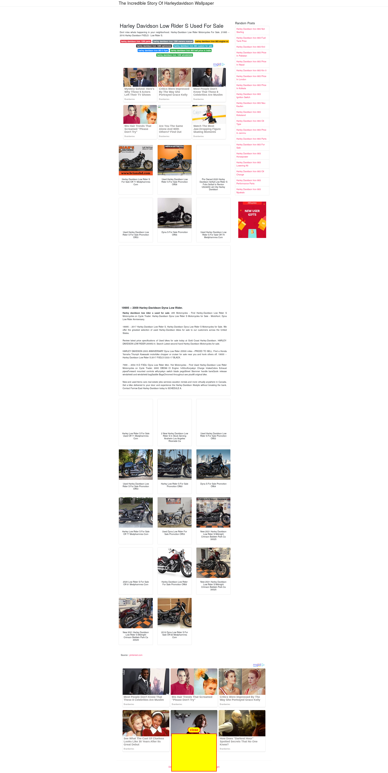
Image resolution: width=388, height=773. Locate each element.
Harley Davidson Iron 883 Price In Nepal (251, 63)
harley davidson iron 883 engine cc (211, 41)
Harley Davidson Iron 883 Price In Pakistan (251, 54)
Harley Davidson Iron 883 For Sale (250, 146)
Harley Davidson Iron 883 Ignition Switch (248, 95)
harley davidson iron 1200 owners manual (173, 41)
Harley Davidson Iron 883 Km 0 (251, 70)
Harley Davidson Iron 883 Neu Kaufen (250, 104)
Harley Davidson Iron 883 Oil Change (250, 173)
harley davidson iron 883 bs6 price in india (191, 50)
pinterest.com (135, 654)
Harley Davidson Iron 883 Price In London (251, 78)
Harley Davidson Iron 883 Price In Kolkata (251, 87)
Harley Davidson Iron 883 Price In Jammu (251, 131)
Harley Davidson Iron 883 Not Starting (250, 30)
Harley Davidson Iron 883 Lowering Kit (248, 164)
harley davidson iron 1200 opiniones (154, 45)
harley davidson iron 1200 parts (136, 41)
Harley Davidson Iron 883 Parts (251, 138)
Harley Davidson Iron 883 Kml (250, 46)
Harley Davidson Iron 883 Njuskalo (248, 191)
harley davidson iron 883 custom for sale (193, 45)
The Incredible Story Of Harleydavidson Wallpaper (166, 3)
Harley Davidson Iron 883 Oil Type (250, 122)
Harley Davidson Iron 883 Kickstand (248, 113)
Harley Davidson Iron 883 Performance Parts (248, 182)
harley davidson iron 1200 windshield (174, 55)
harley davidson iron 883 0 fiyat (153, 50)
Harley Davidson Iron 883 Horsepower (248, 155)
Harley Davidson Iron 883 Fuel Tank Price (251, 39)
